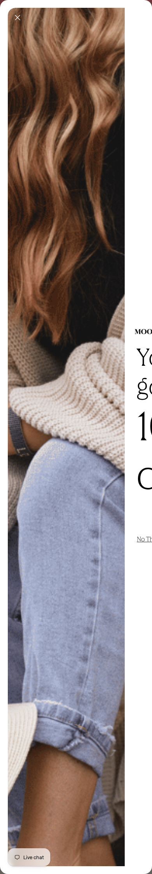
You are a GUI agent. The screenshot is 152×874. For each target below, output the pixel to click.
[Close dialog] (17, 17)
